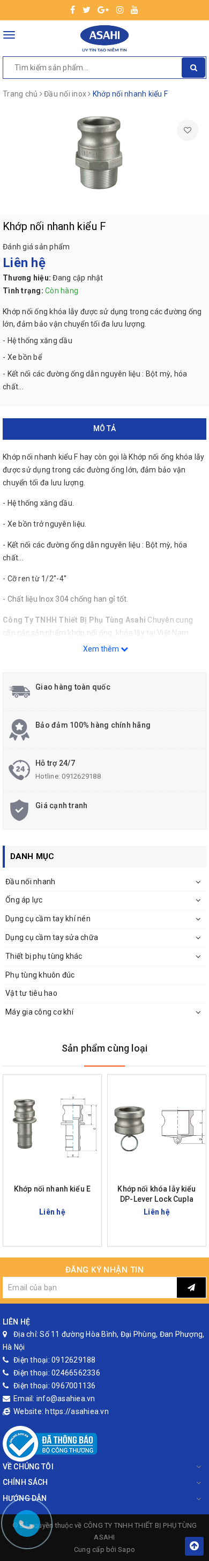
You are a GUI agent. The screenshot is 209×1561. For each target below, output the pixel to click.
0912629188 (81, 776)
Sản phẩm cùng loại (104, 1048)
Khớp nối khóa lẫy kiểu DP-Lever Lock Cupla (156, 1194)
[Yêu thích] (187, 130)
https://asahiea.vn (77, 1411)
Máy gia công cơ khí (39, 1012)
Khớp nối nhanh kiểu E (52, 1189)
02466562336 (75, 1372)
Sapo (126, 1549)
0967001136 (73, 1385)
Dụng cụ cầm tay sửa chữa (51, 937)
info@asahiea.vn (65, 1398)
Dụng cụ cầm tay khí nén (48, 918)
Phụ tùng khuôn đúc (40, 975)
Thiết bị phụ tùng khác (44, 956)
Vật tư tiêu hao (31, 993)
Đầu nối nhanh (30, 881)
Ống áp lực (24, 900)
